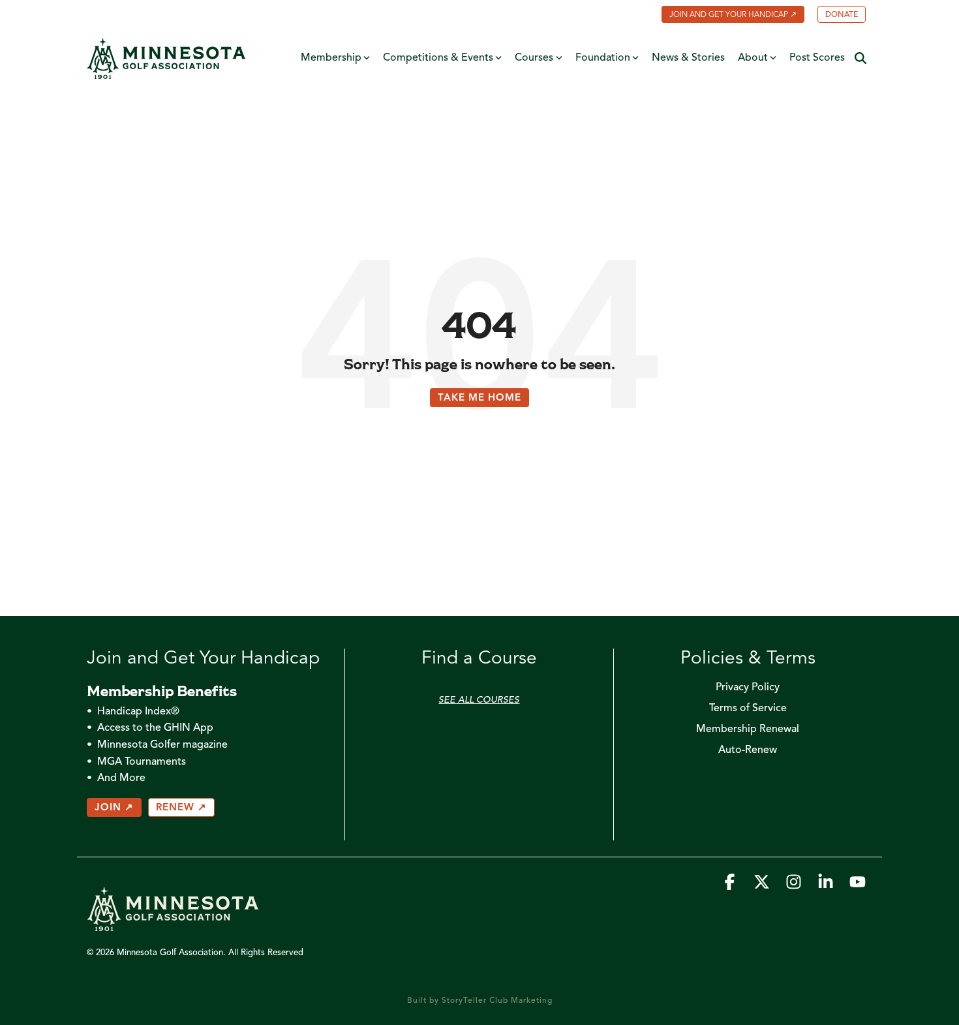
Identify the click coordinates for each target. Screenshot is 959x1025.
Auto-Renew (747, 750)
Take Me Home (479, 398)
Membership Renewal (747, 729)
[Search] (860, 58)
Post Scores (817, 58)
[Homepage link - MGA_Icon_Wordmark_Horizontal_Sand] (173, 924)
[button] (731, 886)
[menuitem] (726, 15)
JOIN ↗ (114, 808)
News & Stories (688, 58)
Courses (534, 58)
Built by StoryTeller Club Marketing (480, 1001)
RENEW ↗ (181, 808)
